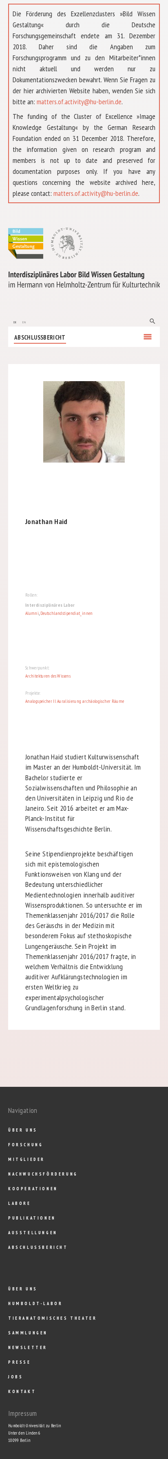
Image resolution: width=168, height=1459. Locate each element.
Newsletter (27, 1347)
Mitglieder (26, 1159)
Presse (19, 1362)
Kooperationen (33, 1188)
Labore (19, 1203)
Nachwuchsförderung (43, 1174)
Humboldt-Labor (35, 1303)
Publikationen (32, 1218)
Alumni (32, 613)
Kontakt (22, 1391)
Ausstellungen (32, 1232)
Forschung (25, 1144)
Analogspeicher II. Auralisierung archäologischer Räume (74, 701)
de (15, 321)
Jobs (15, 1377)
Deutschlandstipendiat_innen (66, 613)
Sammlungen (28, 1333)
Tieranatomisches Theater (52, 1318)
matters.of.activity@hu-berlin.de (79, 101)
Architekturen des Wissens (48, 676)
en (24, 321)
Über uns (23, 1130)
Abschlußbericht (40, 337)
